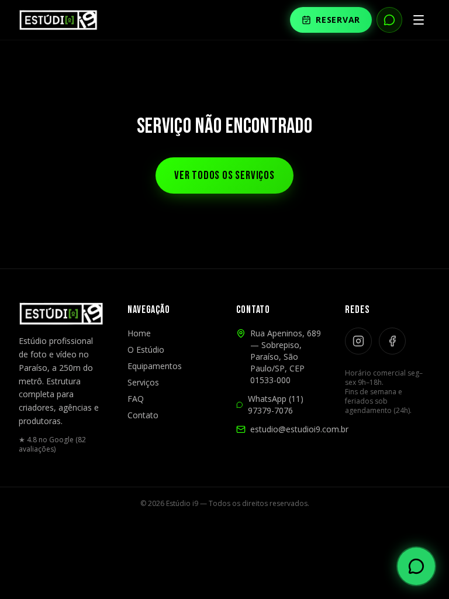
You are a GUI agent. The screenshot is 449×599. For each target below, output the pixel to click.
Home (139, 333)
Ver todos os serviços (224, 175)
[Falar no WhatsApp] (389, 20)
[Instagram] (358, 341)
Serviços (143, 382)
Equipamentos (154, 365)
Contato (142, 415)
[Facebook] (392, 341)
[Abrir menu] (418, 20)
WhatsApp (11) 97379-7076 (275, 404)
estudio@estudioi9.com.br (299, 429)
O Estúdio (145, 349)
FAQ (135, 398)
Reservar (338, 19)
